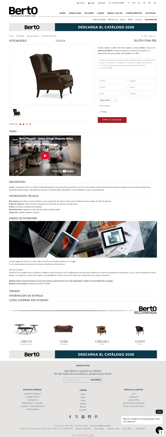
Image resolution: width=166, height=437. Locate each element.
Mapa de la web (113, 429)
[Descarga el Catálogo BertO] (83, 28)
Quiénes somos (32, 397)
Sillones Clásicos (33, 36)
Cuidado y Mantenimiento (32, 406)
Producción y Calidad (32, 403)
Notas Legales (99, 429)
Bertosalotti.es (23, 11)
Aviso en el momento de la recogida (83, 435)
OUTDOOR (150, 13)
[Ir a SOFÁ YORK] (64, 328)
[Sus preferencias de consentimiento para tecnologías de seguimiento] (161, 432)
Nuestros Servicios (32, 394)
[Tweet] (24, 124)
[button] (83, 131)
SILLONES (89, 13)
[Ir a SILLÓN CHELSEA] (102, 328)
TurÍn (83, 401)
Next (151, 36)
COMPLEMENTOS (134, 13)
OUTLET (138, 20)
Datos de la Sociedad (83, 429)
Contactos (32, 400)
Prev (145, 36)
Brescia (83, 407)
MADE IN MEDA (99, 20)
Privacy (104, 112)
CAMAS (100, 13)
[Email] (20, 124)
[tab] (32, 41)
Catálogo (133, 397)
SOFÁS (62, 13)
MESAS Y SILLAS (114, 13)
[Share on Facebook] (27, 124)
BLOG (122, 20)
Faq (133, 394)
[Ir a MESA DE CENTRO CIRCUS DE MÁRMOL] (26, 328)
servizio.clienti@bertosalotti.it (100, 426)
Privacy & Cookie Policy (133, 406)
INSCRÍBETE (96, 380)
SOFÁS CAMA (75, 13)
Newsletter (133, 400)
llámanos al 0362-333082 (40, 284)
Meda (83, 395)
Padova (83, 404)
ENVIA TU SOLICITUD (112, 120)
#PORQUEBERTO (32, 410)
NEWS (130, 20)
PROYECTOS (113, 20)
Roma (83, 398)
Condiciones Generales (133, 403)
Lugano (83, 410)
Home (11, 36)
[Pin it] (30, 124)
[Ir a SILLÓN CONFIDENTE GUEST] (140, 328)
